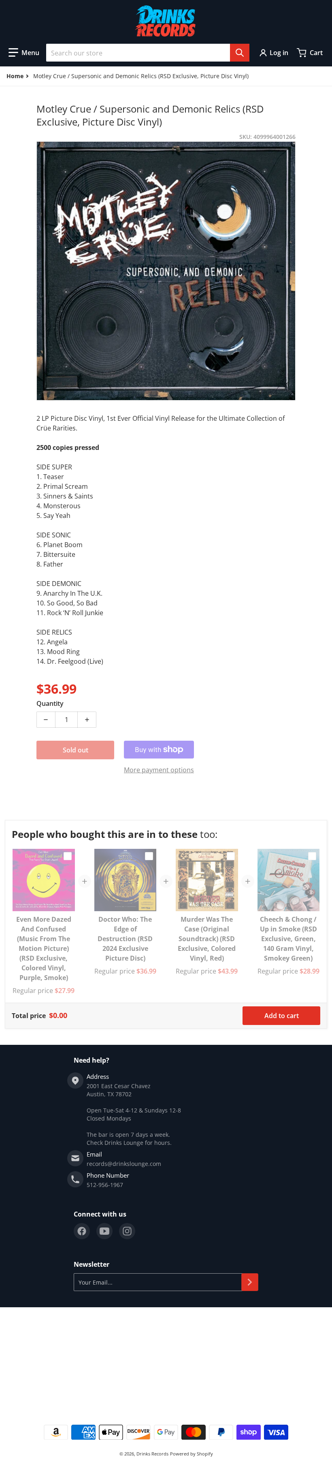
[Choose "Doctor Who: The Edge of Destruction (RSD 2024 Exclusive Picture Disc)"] (149, 856)
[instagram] (127, 1231)
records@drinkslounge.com (124, 1164)
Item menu (19, 1336)
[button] (24, 52)
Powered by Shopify (191, 1454)
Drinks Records (152, 1454)
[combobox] (147, 53)
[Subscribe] (249, 1282)
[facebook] (82, 1231)
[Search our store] (239, 53)
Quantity (50, 703)
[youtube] (104, 1231)
